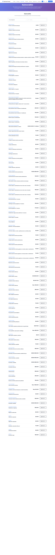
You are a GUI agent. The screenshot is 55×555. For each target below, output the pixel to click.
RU (46, 1)
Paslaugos (18, 1)
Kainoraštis (22, 1)
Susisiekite (50, 1)
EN (44, 1)
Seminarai (30, 1)
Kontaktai (39, 1)
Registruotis (35, 1)
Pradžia (14, 1)
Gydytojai (26, 1)
